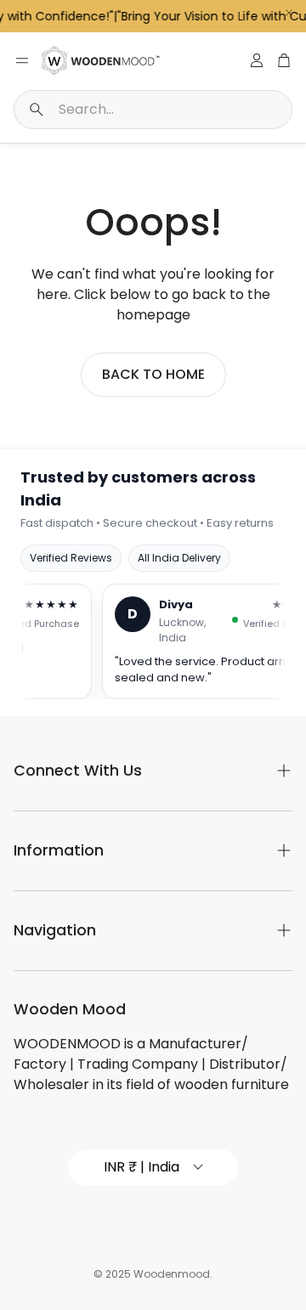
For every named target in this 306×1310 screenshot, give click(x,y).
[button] (153, 109)
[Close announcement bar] (289, 12)
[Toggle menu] (22, 60)
